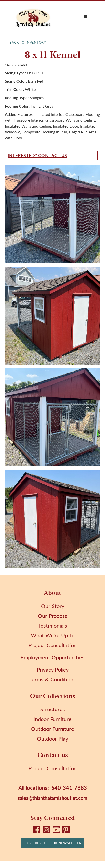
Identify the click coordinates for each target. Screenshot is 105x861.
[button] (85, 16)
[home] (33, 17)
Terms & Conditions (52, 679)
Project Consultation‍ (52, 768)
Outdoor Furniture (52, 728)
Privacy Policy (53, 669)
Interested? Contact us (37, 155)
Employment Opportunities (52, 657)
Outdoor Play (52, 738)
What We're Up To (52, 635)
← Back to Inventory (25, 42)
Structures (52, 709)
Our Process (52, 616)
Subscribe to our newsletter (52, 842)
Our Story (52, 606)
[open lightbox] (52, 214)
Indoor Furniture (52, 719)
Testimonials (52, 625)
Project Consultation (52, 645)
